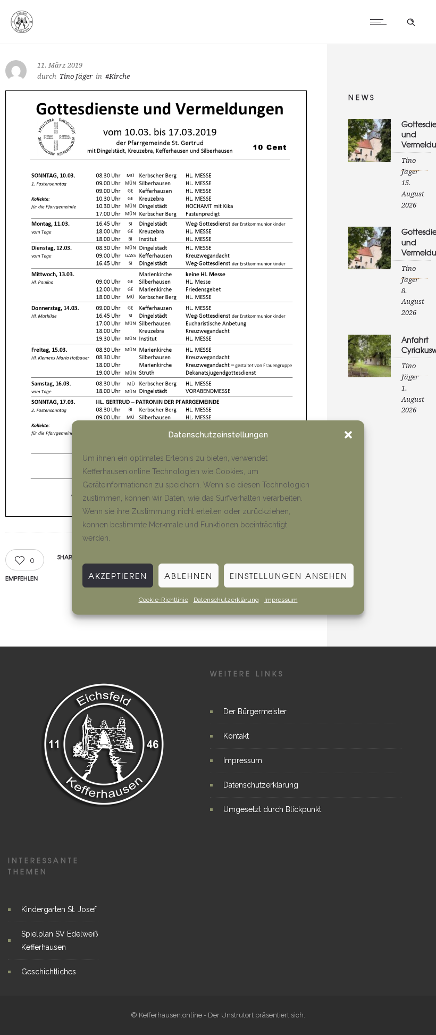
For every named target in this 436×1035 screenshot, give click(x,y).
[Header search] (411, 22)
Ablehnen (188, 576)
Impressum (281, 599)
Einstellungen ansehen (289, 576)
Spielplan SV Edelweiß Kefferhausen (59, 940)
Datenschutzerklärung (226, 599)
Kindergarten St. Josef (58, 909)
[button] (348, 434)
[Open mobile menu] (380, 21)
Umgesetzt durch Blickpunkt (272, 809)
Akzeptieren (117, 576)
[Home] (22, 30)
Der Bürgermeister (255, 711)
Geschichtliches (48, 971)
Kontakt (236, 736)
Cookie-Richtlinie (163, 599)
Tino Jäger (76, 76)
